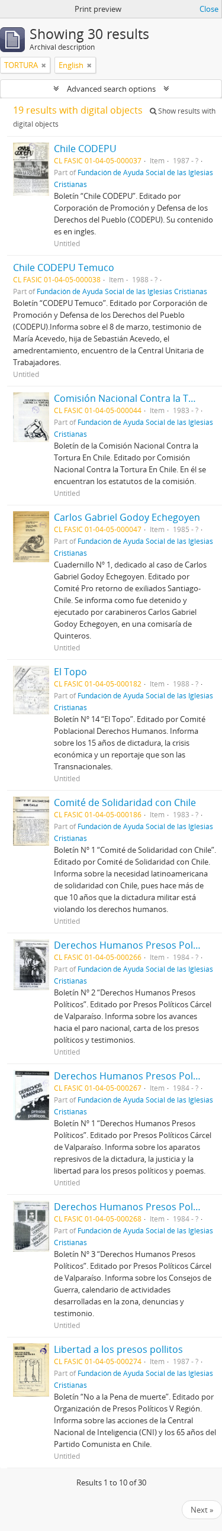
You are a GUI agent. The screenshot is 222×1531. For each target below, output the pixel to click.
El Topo (70, 671)
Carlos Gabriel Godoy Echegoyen (127, 517)
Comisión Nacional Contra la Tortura (135, 398)
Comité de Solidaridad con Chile (125, 802)
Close (209, 9)
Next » (202, 1509)
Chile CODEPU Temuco (63, 267)
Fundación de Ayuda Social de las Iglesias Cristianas (122, 291)
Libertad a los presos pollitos (118, 1349)
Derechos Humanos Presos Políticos (135, 945)
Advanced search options (111, 88)
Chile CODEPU (85, 148)
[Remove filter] (43, 65)
